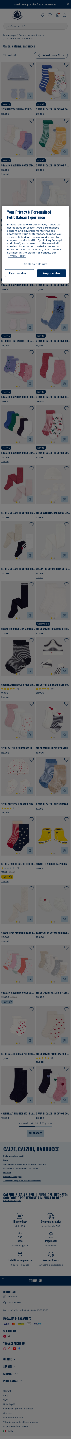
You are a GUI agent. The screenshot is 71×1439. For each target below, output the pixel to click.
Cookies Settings (35, 263)
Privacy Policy (16, 255)
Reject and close (17, 273)
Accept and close (51, 273)
